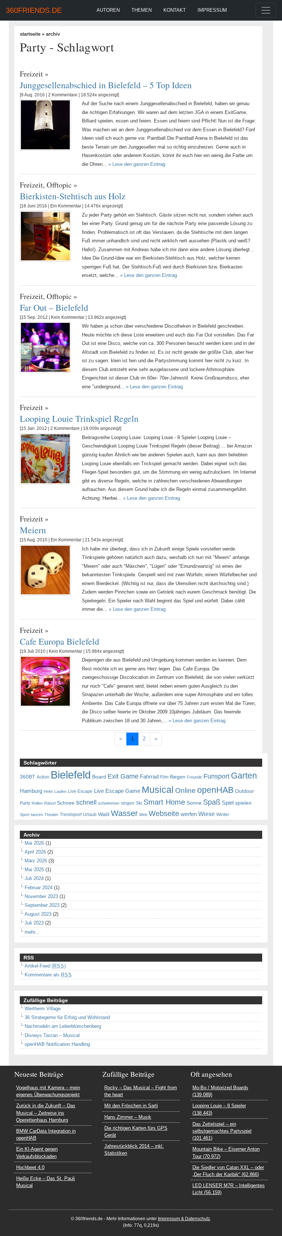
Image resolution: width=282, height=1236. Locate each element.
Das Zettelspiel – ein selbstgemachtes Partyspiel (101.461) (222, 1131)
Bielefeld (71, 775)
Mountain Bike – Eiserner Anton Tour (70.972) (226, 1152)
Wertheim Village (43, 1008)
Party (25, 803)
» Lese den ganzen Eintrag (136, 164)
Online (185, 790)
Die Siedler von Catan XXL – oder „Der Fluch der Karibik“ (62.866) (228, 1171)
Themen (141, 10)
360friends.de (34, 10)
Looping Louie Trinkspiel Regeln (79, 418)
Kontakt (174, 10)
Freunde (194, 777)
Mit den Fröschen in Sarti (131, 1105)
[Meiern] (45, 570)
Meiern (33, 530)
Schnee (66, 803)
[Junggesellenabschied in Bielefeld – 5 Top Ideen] (45, 124)
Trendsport (71, 814)
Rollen (37, 803)
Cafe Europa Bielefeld (59, 641)
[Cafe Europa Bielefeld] (45, 681)
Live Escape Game (117, 791)
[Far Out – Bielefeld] (45, 347)
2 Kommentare (62, 94)
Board (99, 777)
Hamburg (31, 791)
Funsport (216, 776)
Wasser (124, 813)
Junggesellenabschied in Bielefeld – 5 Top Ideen (106, 85)
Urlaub (90, 814)
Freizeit (31, 74)
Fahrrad (149, 777)
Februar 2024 (39, 887)
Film (164, 777)
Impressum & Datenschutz (184, 1219)
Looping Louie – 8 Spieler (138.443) (219, 1109)
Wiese (206, 814)
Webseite (164, 813)
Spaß (211, 802)
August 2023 (38, 914)
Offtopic (59, 185)
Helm (48, 791)
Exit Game (123, 776)
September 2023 (42, 905)
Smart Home (164, 802)
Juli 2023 (34, 923)
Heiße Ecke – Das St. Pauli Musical (45, 1182)
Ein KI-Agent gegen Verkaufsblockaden (37, 1152)
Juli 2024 (34, 878)
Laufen (60, 791)
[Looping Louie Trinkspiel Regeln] (45, 458)
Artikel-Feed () (45, 966)
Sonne (194, 803)
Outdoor (244, 791)
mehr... (32, 932)
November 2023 (41, 896)
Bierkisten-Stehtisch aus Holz (73, 196)
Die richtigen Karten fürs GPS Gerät (135, 1131)
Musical (158, 789)
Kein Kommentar (67, 317)
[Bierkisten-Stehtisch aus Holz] (45, 236)
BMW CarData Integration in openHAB (46, 1134)
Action (43, 777)
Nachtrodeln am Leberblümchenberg (63, 1026)
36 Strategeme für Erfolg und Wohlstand (67, 1017)
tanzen (37, 814)
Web (143, 814)
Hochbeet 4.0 (30, 1167)
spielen (243, 803)
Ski (139, 803)
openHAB (215, 790)
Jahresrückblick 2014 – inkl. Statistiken (134, 1149)
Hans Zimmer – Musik (127, 1117)
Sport (24, 814)
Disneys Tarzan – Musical (52, 1035)
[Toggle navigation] (266, 10)
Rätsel (49, 803)
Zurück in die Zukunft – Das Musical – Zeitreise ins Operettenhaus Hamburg (45, 1112)
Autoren (108, 10)
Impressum (212, 10)
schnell (86, 802)
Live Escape (80, 791)
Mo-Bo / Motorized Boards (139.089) (220, 1091)
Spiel (228, 803)
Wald (103, 814)
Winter (222, 814)
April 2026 (35, 852)
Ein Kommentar (65, 206)
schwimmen (108, 803)
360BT (27, 777)
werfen (189, 814)
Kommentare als (48, 974)
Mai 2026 (34, 843)
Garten (244, 775)
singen (127, 803)
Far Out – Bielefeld (54, 307)
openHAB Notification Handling (57, 1044)
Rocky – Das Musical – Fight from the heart (140, 1091)
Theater (51, 814)
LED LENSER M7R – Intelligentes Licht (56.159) (228, 1189)
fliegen (177, 777)
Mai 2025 (34, 869)
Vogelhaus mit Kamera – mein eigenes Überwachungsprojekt (48, 1091)
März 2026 (36, 860)
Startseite (30, 34)
